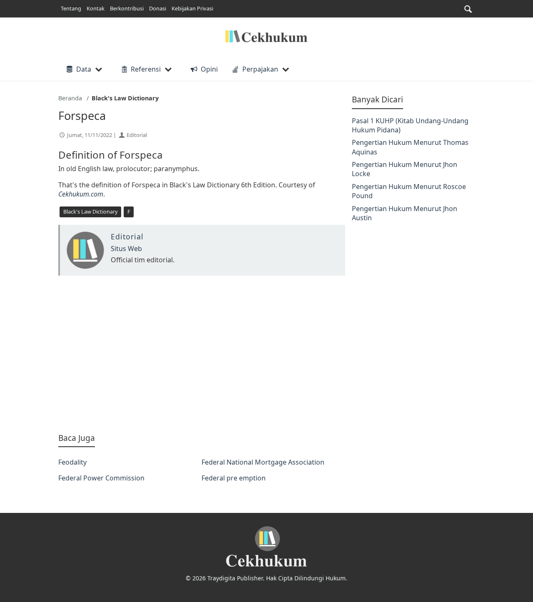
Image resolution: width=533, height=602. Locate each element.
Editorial (137, 135)
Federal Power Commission (101, 478)
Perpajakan (260, 69)
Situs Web (126, 248)
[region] (201, 353)
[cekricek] (266, 546)
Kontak (96, 8)
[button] (468, 9)
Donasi (157, 8)
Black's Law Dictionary (90, 211)
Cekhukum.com (80, 194)
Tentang (71, 8)
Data (83, 69)
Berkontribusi (127, 8)
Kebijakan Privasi (192, 8)
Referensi (146, 69)
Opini (209, 69)
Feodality (72, 462)
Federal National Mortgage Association (263, 462)
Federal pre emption (234, 478)
